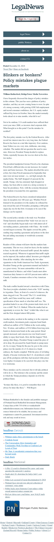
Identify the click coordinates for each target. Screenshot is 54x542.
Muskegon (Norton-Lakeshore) (21, 527)
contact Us (25, 58)
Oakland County (29, 522)
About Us (46, 530)
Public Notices (35, 530)
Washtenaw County (24, 525)
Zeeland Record (9, 530)
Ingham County (9, 525)
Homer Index (22, 530)
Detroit (10, 522)
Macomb (17, 522)
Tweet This (7, 69)
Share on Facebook (21, 69)
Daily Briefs (10, 457)
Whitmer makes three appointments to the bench (24, 436)
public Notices (25, 42)
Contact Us (27, 533)
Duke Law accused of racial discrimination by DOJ (25, 479)
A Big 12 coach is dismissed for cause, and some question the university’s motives (24, 469)
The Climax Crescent (43, 527)
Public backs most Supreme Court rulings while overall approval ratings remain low (24, 489)
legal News (25, 34)
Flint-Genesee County (45, 522)
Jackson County (39, 525)
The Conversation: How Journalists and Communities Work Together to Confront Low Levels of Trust (23, 445)
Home (2, 522)
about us (25, 50)
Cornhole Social (11, 439)
